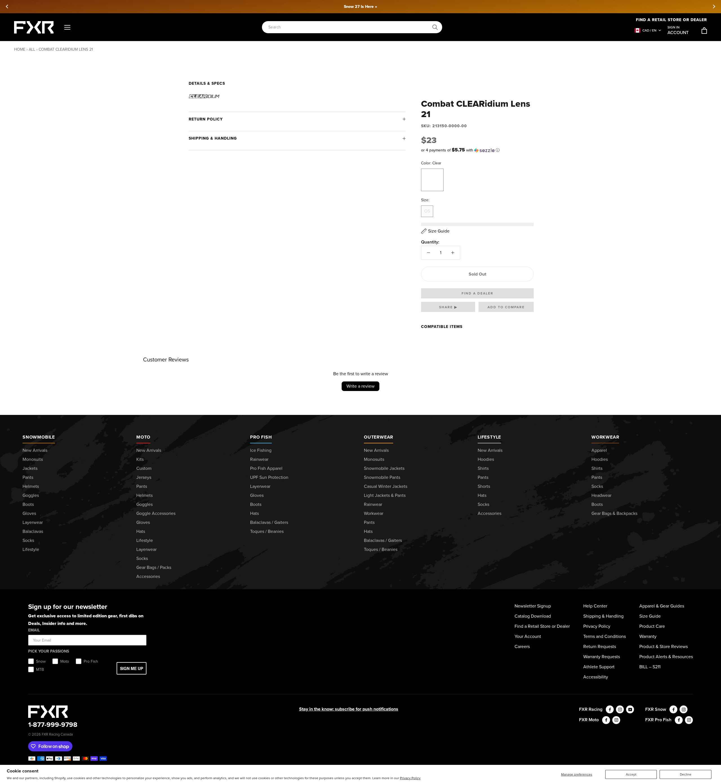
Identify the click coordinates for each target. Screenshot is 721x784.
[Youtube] (630, 709)
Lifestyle (31, 549)
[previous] (7, 6)
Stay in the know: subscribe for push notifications (348, 709)
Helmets (31, 486)
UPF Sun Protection (269, 477)
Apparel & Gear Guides (661, 606)
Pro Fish (261, 437)
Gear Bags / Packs (153, 567)
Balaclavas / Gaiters (269, 522)
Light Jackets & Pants (385, 495)
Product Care (652, 626)
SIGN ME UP (131, 668)
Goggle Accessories (155, 513)
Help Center (595, 606)
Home (19, 49)
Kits (140, 459)
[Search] (435, 27)
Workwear (373, 513)
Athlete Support (599, 667)
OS (427, 211)
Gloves (29, 513)
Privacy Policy (410, 778)
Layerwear (33, 522)
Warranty (648, 636)
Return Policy (206, 119)
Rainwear (259, 459)
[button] (477, 150)
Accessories (148, 576)
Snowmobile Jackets (384, 468)
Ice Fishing (261, 450)
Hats (140, 531)
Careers (522, 646)
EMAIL (34, 630)
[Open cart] (704, 30)
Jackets (30, 468)
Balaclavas (33, 531)
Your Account (528, 636)
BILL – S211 (649, 667)
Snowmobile (39, 437)
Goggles (31, 495)
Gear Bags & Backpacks (614, 513)
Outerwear (378, 437)
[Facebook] (610, 709)
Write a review (360, 386)
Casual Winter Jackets (385, 486)
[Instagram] (620, 709)
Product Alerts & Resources (666, 656)
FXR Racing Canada (57, 734)
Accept (631, 774)
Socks (28, 540)
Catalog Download (533, 616)
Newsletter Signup (533, 606)
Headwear (601, 495)
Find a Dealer (477, 293)
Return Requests (599, 646)
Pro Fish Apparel (266, 468)
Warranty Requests (601, 656)
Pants (28, 477)
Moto (143, 437)
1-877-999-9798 (52, 725)
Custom (144, 468)
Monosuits (33, 459)
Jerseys (143, 477)
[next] (713, 6)
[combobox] (349, 27)
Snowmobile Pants (382, 477)
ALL (32, 49)
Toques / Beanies (267, 531)
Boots (28, 504)
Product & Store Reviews (663, 646)
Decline (685, 774)
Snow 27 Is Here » (360, 7)
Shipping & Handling (213, 138)
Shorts (484, 486)
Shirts (483, 468)
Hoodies (486, 459)
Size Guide (650, 616)
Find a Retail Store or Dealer (671, 20)
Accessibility (595, 677)
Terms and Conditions (604, 636)
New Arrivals (35, 450)
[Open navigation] (67, 27)
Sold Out (477, 274)
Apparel (599, 450)
